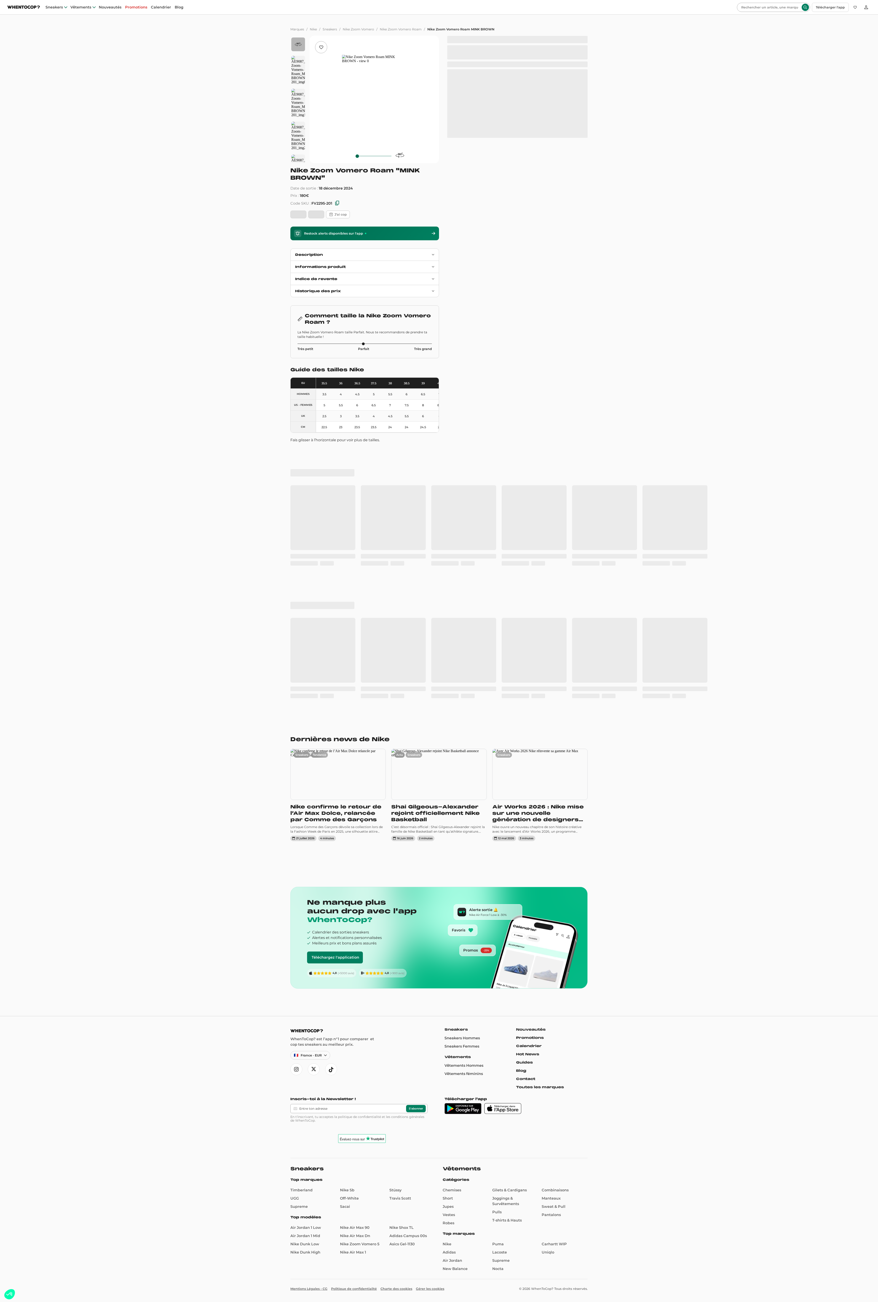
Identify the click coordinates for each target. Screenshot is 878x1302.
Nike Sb (347, 925)
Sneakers (54, 7)
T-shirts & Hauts (507, 955)
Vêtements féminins (463, 808)
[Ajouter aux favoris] (321, 47)
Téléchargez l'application (335, 692)
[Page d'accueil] (23, 7)
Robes (448, 958)
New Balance (455, 1003)
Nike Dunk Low (304, 979)
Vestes (449, 949)
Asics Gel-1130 (402, 979)
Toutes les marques (540, 822)
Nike (313, 29)
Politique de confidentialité (354, 1023)
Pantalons (551, 949)
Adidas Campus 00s (408, 970)
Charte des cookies (396, 1023)
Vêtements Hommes (463, 800)
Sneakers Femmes (461, 781)
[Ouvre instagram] (296, 804)
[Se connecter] (866, 7)
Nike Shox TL (401, 962)
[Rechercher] (805, 7)
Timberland (301, 925)
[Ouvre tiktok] (331, 804)
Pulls (497, 947)
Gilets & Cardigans (509, 925)
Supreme (299, 941)
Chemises (452, 925)
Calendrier (161, 7)
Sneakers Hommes (462, 773)
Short (448, 933)
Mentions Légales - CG (308, 1023)
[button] (9, 1294)
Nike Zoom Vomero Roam (401, 29)
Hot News (527, 789)
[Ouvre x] (314, 804)
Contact (525, 814)
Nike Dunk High (305, 987)
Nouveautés (110, 7)
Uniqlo (548, 987)
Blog (179, 7)
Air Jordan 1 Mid (305, 970)
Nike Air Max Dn (355, 970)
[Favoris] (855, 7)
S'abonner (416, 843)
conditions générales (407, 852)
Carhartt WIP (554, 979)
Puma (498, 979)
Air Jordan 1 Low (305, 962)
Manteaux (551, 933)
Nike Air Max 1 (353, 987)
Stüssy (395, 925)
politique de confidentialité (359, 852)
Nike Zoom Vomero (358, 29)
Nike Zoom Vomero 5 (359, 979)
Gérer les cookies (430, 1023)
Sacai (345, 941)
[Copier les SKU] (337, 203)
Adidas (449, 987)
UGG (294, 933)
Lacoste (499, 987)
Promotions (136, 7)
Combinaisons (555, 925)
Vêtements (80, 7)
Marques (297, 29)
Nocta (497, 1003)
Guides (524, 797)
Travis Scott (400, 933)
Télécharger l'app (830, 7)
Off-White (349, 933)
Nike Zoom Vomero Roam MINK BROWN (460, 29)
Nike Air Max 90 (354, 962)
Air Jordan (452, 995)
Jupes (448, 941)
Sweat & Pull (553, 941)
